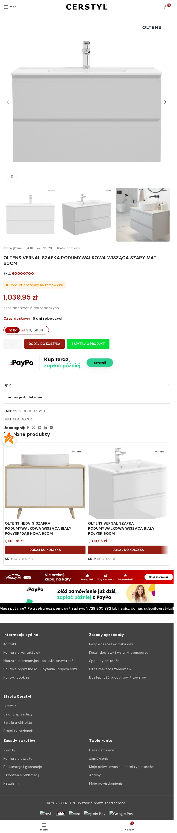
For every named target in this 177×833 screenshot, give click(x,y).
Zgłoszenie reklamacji (21, 775)
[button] (8, 102)
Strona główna (12, 248)
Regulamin (12, 783)
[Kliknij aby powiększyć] (12, 176)
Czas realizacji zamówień (110, 669)
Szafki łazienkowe (68, 248)
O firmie (10, 706)
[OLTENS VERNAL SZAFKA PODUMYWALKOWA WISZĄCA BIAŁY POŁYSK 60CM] (128, 487)
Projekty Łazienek (18, 731)
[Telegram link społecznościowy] (51, 428)
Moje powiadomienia (106, 783)
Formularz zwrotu (17, 758)
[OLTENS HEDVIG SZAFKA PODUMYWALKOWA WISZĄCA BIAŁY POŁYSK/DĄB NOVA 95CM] (45, 487)
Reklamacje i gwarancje (22, 767)
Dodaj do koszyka (44, 344)
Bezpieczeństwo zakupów (111, 644)
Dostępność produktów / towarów (118, 677)
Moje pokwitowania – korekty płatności (121, 767)
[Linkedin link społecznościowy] (45, 428)
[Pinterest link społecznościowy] (40, 428)
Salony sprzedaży (17, 714)
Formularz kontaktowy (21, 652)
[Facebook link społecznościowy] (27, 428)
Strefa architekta (17, 722)
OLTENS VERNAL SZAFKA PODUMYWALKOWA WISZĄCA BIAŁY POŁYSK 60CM (121, 528)
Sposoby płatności (105, 661)
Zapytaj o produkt (88, 344)
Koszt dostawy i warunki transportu (118, 652)
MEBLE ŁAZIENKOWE (40, 248)
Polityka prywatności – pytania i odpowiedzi (40, 669)
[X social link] (33, 428)
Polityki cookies (16, 677)
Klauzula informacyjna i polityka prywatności (40, 661)
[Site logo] (86, 6)
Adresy (95, 775)
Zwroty (9, 750)
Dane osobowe (101, 750)
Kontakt (10, 644)
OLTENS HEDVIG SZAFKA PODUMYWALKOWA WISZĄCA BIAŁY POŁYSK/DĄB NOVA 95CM (38, 528)
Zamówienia (99, 758)
